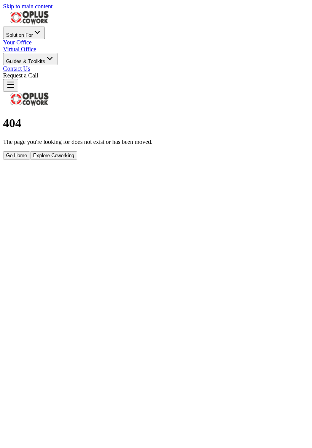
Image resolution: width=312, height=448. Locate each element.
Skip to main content (28, 6)
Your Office (17, 42)
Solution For (19, 35)
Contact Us (16, 68)
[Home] (29, 23)
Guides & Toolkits (25, 61)
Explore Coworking (53, 155)
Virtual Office (19, 49)
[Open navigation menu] (10, 85)
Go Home (16, 155)
